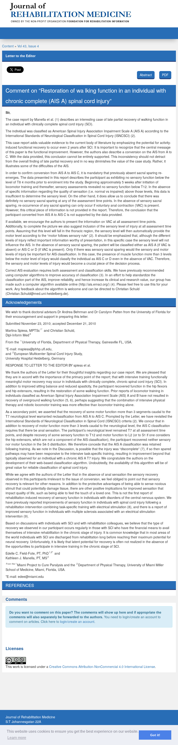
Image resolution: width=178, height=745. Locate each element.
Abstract (146, 74)
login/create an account (77, 621)
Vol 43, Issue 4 (28, 46)
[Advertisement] (89, 704)
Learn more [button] (16, 738)
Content (8, 46)
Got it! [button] (155, 735)
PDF (165, 74)
